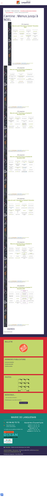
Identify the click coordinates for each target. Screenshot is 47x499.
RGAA (37, 450)
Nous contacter (9, 432)
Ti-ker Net (7, 447)
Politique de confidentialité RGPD (11, 451)
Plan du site (15, 450)
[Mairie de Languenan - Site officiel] (23, 3)
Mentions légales (8, 450)
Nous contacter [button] (23, 402)
